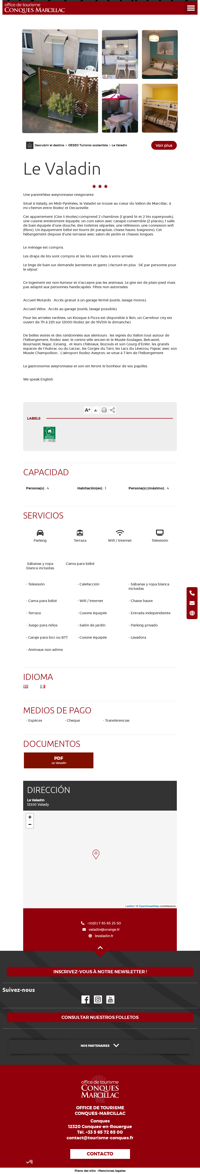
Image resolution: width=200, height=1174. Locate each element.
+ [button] (29, 817)
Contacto (100, 1154)
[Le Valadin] (96, 854)
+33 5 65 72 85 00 (104, 1132)
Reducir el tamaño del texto (96, 410)
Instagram (94, 995)
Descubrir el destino (49, 145)
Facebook (82, 995)
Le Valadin (119, 145)
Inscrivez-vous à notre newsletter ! (100, 971)
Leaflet (129, 906)
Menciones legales (112, 1171)
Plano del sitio (85, 1171)
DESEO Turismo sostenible (88, 145)
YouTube (107, 995)
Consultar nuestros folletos (100, 1017)
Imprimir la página (104, 410)
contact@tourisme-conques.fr (100, 1138)
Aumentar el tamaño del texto (87, 410)
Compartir (112, 410)
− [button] (29, 824)
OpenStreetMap (149, 906)
